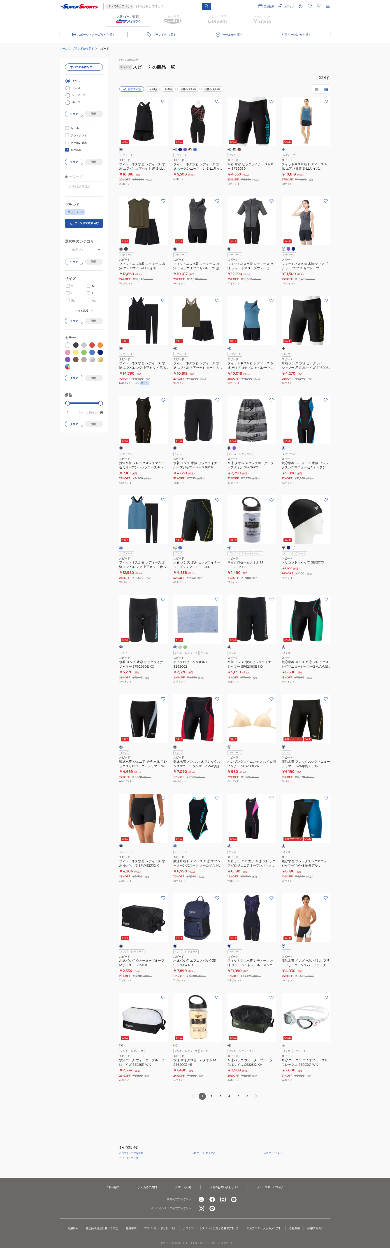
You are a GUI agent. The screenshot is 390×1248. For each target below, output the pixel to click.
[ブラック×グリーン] (283, 647)
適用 (94, 113)
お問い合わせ (183, 1187)
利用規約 (72, 1228)
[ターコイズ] (175, 846)
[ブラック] (121, 149)
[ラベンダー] (185, 149)
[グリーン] (185, 647)
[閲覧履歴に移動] (300, 6)
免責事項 (131, 1228)
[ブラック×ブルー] (229, 149)
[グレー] (180, 647)
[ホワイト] (293, 547)
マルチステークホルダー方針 (264, 1228)
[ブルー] (283, 149)
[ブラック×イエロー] (190, 149)
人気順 (153, 89)
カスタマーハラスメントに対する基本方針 (208, 1228)
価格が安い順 (188, 89)
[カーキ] (121, 249)
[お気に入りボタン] (163, 101)
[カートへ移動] (318, 6)
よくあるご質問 (147, 1187)
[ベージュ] (229, 747)
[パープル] (288, 249)
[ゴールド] (175, 547)
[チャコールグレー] (283, 249)
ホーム (64, 48)
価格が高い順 (212, 89)
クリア (74, 113)
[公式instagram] (223, 1199)
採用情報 (312, 1228)
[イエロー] (175, 1045)
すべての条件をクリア (84, 67)
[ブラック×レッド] (239, 149)
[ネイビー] (180, 149)
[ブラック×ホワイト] (283, 946)
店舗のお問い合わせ (222, 1187)
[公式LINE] (212, 1208)
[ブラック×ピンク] (175, 149)
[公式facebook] (212, 1199)
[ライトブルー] (195, 149)
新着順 (169, 89)
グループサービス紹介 (270, 1187)
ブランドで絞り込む (86, 223)
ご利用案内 (113, 1187)
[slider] (67, 403)
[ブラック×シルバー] (234, 149)
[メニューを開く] (328, 6)
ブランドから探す (83, 48)
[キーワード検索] (206, 6)
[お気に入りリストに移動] (309, 6)
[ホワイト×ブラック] (121, 1045)
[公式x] (201, 1199)
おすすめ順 (134, 89)
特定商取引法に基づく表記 (102, 1228)
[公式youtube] (234, 1199)
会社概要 (294, 1228)
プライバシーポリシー (157, 1228)
